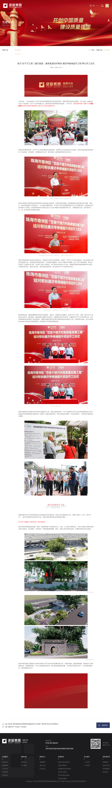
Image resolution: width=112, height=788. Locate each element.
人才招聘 (87, 765)
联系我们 (105, 772)
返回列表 (105, 725)
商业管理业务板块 (64, 775)
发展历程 (5, 772)
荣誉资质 (5, 775)
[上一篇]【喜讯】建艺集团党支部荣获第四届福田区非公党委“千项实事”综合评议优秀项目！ (30, 724)
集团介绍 (5, 762)
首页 (92, 50)
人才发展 (87, 762)
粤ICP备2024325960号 (79, 781)
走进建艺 (5, 757)
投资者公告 (106, 765)
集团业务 (61, 757)
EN (94, 6)
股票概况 (105, 762)
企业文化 (5, 769)
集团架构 (5, 765)
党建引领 (5, 50)
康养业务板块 (62, 778)
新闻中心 (42, 757)
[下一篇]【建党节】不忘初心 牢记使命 (14, 727)
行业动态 (42, 769)
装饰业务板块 (62, 765)
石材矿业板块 (62, 772)
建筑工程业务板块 (64, 762)
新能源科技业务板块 (64, 769)
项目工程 (42, 765)
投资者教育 (106, 769)
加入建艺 (87, 757)
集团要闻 (42, 762)
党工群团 (18, 50)
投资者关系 (106, 757)
